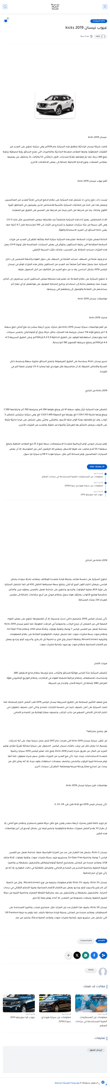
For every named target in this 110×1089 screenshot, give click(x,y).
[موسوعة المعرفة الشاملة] (55, 6)
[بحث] (5, 6)
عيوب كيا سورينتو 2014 (92, 495)
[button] (94, 955)
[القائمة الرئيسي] (105, 6)
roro (98, 37)
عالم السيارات (99, 21)
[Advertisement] (55, 71)
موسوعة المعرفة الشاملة (67, 1083)
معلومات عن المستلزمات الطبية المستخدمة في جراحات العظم (72, 477)
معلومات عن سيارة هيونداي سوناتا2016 (84, 486)
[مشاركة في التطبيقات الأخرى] (68, 955)
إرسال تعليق (96, 1050)
